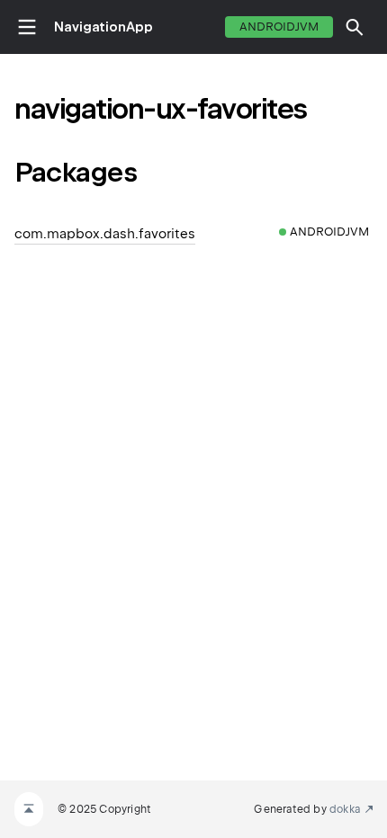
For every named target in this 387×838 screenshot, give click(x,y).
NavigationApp (103, 27)
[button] (355, 27)
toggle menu (27, 27)
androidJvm (279, 26)
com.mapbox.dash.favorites (104, 234)
